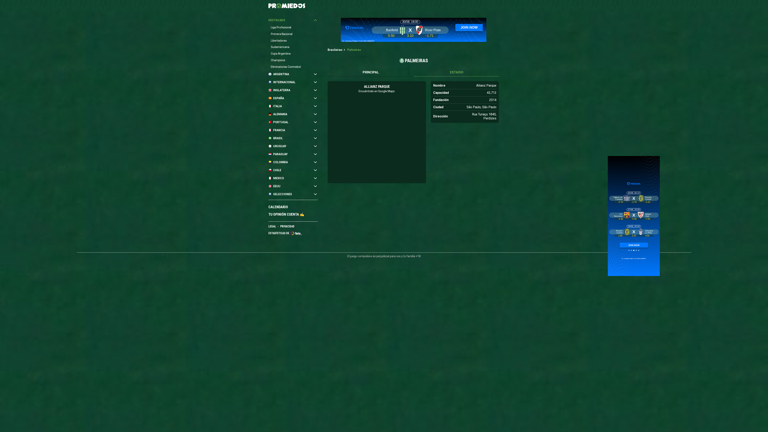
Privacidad (287, 226)
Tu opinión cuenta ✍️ (286, 214)
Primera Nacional (281, 34)
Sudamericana (280, 47)
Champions (278, 60)
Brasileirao (335, 49)
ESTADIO (456, 72)
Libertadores (279, 40)
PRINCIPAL (371, 72)
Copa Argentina (281, 53)
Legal (272, 226)
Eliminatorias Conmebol (286, 66)
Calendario (278, 207)
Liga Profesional (281, 27)
